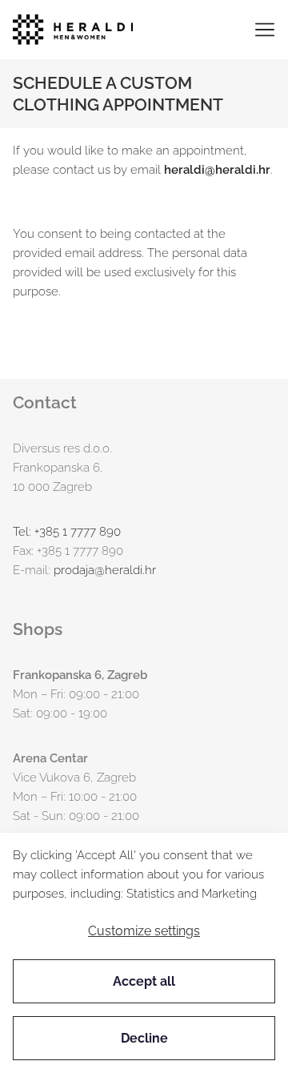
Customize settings (144, 930)
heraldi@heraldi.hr (217, 170)
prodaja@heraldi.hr (105, 570)
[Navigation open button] (265, 29)
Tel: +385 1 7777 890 (67, 531)
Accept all (144, 981)
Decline (144, 1038)
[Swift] (73, 29)
